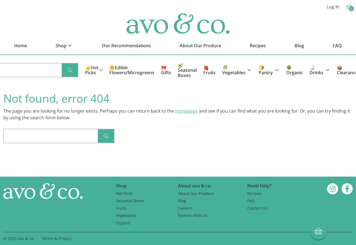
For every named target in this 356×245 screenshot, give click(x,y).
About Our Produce (196, 193)
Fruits (121, 208)
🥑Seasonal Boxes (187, 70)
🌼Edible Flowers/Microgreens (131, 70)
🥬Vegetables (233, 70)
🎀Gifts (166, 70)
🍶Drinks (316, 70)
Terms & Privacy (56, 238)
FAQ (251, 200)
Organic (123, 223)
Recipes (254, 193)
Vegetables (126, 215)
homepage (186, 111)
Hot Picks (124, 193)
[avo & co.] (178, 23)
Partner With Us (192, 215)
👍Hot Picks (91, 70)
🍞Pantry (266, 70)
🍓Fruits (209, 70)
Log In (333, 7)
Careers (185, 208)
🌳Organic (294, 70)
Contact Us (257, 208)
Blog (182, 200)
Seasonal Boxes (130, 200)
